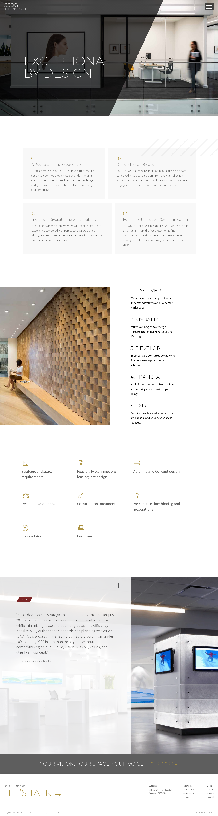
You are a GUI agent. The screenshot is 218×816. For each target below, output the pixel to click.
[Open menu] (209, 7)
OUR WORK (164, 763)
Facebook (210, 797)
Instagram (211, 793)
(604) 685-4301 (188, 790)
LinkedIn (210, 790)
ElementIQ (211, 812)
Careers (186, 797)
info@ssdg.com (189, 793)
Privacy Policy (57, 813)
